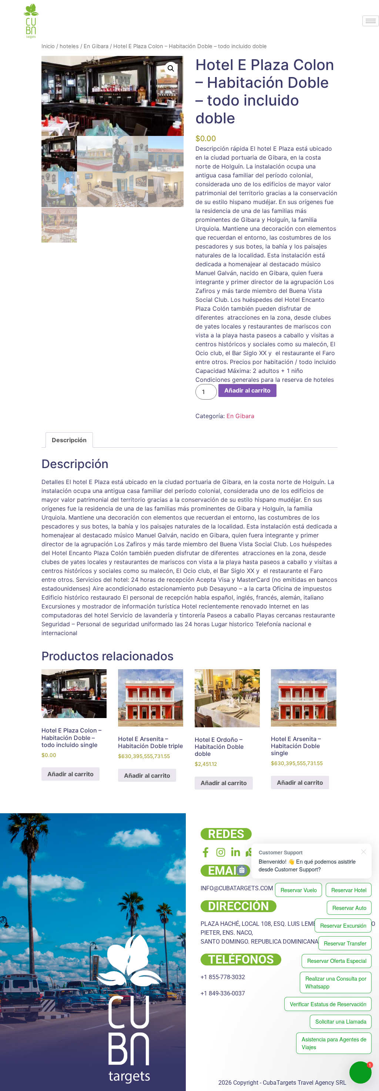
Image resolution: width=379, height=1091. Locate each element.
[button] (171, 68)
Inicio (48, 46)
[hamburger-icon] (370, 21)
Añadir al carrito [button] (70, 774)
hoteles (69, 46)
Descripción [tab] (69, 440)
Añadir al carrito (247, 390)
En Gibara (96, 46)
